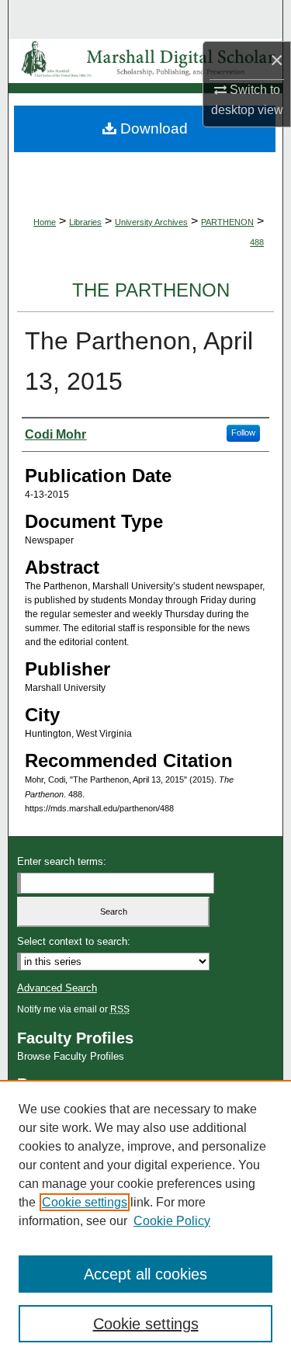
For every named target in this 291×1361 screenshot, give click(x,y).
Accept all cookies (145, 1274)
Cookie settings (84, 1202)
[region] (145, 1220)
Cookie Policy (171, 1220)
